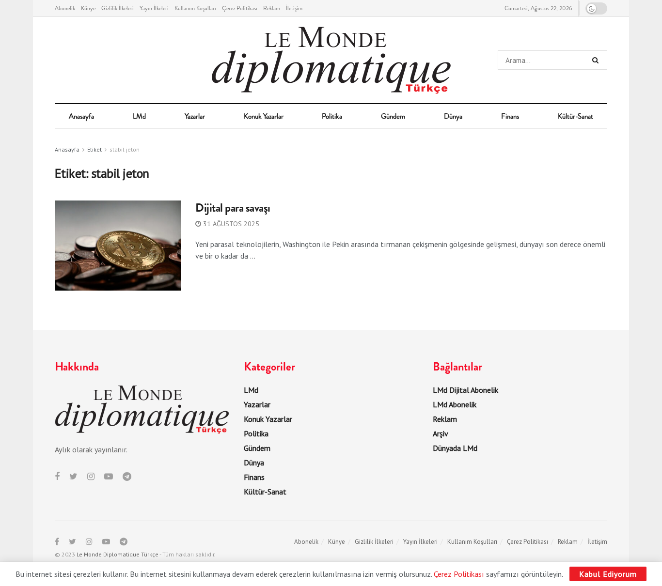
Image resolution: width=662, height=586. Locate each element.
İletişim (294, 8)
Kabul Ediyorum (608, 574)
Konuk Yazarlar (264, 116)
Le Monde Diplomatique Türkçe (117, 554)
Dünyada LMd (455, 448)
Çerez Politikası (239, 8)
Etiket (94, 149)
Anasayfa (81, 116)
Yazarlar (195, 116)
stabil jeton (125, 149)
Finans (510, 116)
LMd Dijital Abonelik (465, 390)
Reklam (271, 8)
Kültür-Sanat (575, 116)
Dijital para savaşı (232, 208)
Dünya (453, 116)
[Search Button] (597, 60)
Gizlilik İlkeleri (117, 8)
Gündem (393, 116)
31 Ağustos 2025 (230, 223)
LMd (139, 116)
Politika (332, 116)
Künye (88, 8)
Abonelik (65, 8)
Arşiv (440, 433)
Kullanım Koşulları (195, 8)
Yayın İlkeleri (154, 8)
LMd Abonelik (454, 404)
